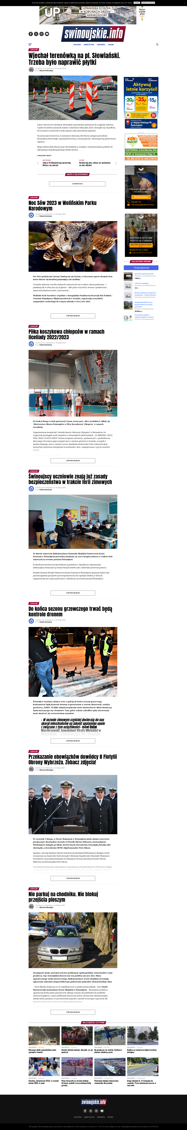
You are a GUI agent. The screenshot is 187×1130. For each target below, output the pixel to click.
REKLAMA (111, 44)
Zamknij (136, 3)
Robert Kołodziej (46, 216)
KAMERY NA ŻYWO (89, 44)
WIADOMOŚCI (101, 44)
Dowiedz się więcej (148, 3)
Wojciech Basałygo (46, 70)
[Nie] (184, 3)
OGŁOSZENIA (77, 44)
